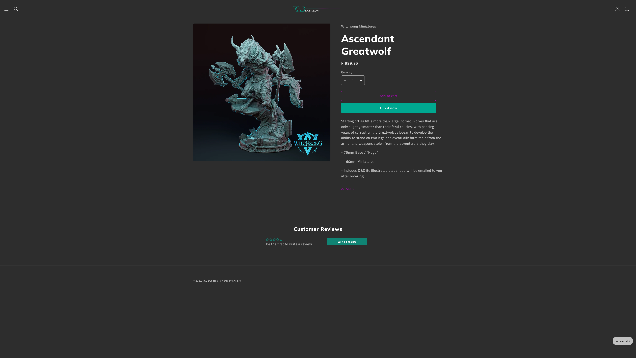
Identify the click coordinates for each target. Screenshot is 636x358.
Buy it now (388, 108)
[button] (6, 8)
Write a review (347, 242)
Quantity (346, 72)
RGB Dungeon (210, 281)
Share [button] (350, 189)
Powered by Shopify (230, 281)
